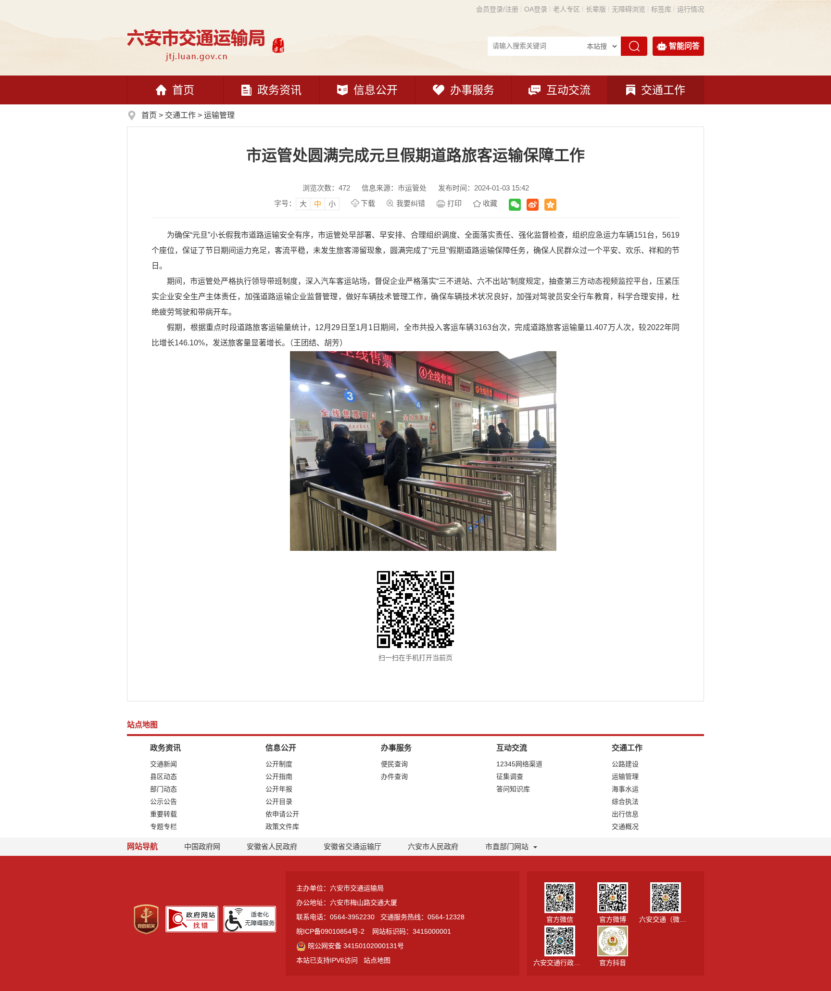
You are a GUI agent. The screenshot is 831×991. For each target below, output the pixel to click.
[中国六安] (278, 44)
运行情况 (690, 9)
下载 (368, 203)
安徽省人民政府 (272, 846)
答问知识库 (513, 789)
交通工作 (663, 90)
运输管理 (219, 115)
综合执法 (625, 801)
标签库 (661, 9)
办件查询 (394, 776)
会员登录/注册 (497, 9)
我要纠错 (410, 203)
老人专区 (566, 9)
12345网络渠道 (519, 764)
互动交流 (568, 90)
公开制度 (278, 764)
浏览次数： (326, 188)
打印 (454, 203)
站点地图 (377, 960)
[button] (596, 9)
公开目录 (278, 801)
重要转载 (163, 814)
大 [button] (303, 204)
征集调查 (509, 776)
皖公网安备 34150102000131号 (356, 946)
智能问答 (684, 46)
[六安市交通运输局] (197, 44)
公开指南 (278, 776)
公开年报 (278, 789)
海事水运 (625, 789)
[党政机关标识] (146, 919)
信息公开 (375, 90)
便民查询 (394, 764)
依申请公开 (282, 814)
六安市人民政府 (433, 846)
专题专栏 (163, 826)
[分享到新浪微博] (533, 205)
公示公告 (163, 801)
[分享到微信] (515, 205)
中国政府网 (202, 846)
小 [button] (332, 204)
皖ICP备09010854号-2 (330, 931)
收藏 (490, 203)
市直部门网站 (507, 846)
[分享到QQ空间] (550, 205)
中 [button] (317, 204)
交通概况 (625, 826)
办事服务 (472, 90)
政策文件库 (282, 826)
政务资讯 (279, 90)
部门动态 (163, 789)
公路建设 (625, 764)
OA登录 (535, 9)
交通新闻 (163, 764)
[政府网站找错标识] (191, 918)
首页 (183, 90)
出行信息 (625, 814)
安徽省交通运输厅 (352, 846)
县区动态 (163, 776)
